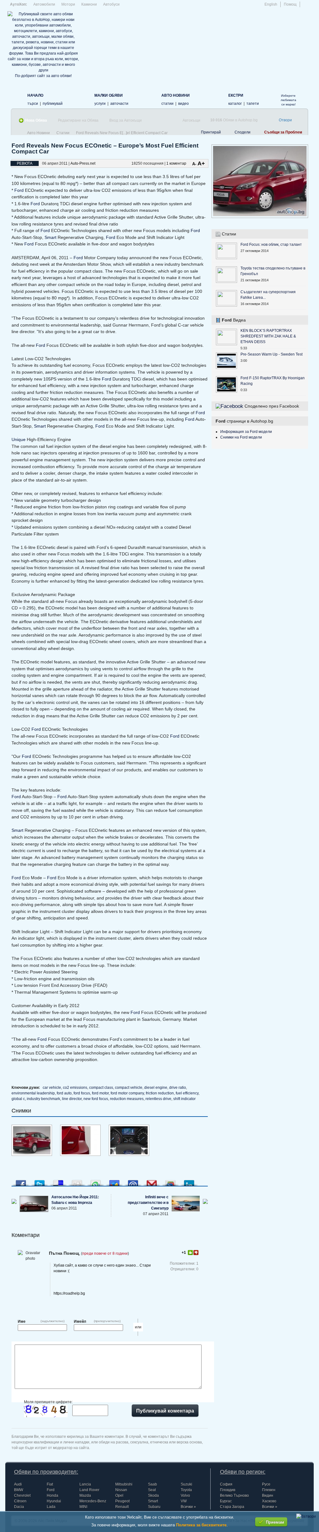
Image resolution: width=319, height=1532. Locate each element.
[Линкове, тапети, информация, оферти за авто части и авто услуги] (218, 99)
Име (22, 1321)
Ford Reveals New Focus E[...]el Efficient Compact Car (122, 133)
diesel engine (155, 1087)
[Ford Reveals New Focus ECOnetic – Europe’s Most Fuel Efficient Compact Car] (32, 1154)
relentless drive (158, 1099)
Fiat (50, 1484)
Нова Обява (36, 120)
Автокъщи (191, 120)
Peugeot (122, 1501)
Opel (119, 1495)
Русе (266, 1484)
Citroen (20, 1501)
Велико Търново (234, 1495)
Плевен (268, 1490)
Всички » (188, 1507)
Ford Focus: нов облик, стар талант (271, 244)
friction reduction (160, 1093)
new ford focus (95, 1099)
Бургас (226, 1501)
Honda (52, 1495)
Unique (19, 439)
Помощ (290, 4)
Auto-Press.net (82, 163)
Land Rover (89, 1490)
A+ (201, 163)
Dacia (19, 1507)
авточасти (119, 103)
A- (194, 164)
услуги (100, 103)
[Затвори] (306, 1516)
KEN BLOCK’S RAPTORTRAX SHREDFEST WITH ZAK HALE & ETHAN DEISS (268, 336)
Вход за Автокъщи (125, 120)
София (226, 1484)
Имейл (80, 1321)
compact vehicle (128, 1087)
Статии (62, 133)
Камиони (89, 4)
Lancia (85, 1484)
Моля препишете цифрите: (48, 1402)
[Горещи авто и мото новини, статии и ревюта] (151, 99)
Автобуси (111, 4)
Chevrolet (22, 1495)
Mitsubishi (123, 1484)
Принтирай (211, 132)
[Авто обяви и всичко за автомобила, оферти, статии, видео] (17, 99)
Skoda (153, 1495)
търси (32, 103)
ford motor (100, 1093)
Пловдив (227, 1490)
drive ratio (177, 1087)
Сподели (242, 132)
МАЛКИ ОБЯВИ (108, 95)
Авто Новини (38, 133)
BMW (18, 1490)
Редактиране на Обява (78, 120)
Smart (50, 237)
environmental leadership (33, 1093)
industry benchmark (43, 1099)
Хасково (269, 1501)
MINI (83, 1507)
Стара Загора (232, 1507)
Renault (122, 1507)
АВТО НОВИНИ (175, 95)
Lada (51, 1507)
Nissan (121, 1490)
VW (184, 1501)
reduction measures (127, 1099)
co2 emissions (75, 1087)
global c (18, 1099)
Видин (267, 1495)
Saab (152, 1484)
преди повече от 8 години (105, 1253)
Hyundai (54, 1501)
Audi (18, 1484)
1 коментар (176, 163)
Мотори (68, 4)
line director (72, 1099)
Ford (19, 190)
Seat (152, 1490)
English (270, 4)
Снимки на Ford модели (241, 437)
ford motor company (127, 1093)
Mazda (85, 1495)
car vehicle (52, 1087)
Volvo (185, 1495)
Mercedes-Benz (92, 1501)
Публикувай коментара (165, 1410)
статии (167, 103)
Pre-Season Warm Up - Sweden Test (271, 354)
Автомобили (44, 4)
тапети (252, 103)
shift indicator (184, 1099)
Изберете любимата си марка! (288, 100)
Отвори (285, 120)
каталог (235, 103)
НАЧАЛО (35, 95)
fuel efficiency (187, 1093)
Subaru (154, 1507)
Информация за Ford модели (246, 431)
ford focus (82, 1093)
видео (183, 103)
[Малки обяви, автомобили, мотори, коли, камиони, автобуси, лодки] (84, 99)
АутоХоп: (18, 4)
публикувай (53, 103)
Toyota (186, 1490)
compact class (101, 1087)
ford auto (64, 1093)
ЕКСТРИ (235, 95)
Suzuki (186, 1484)
